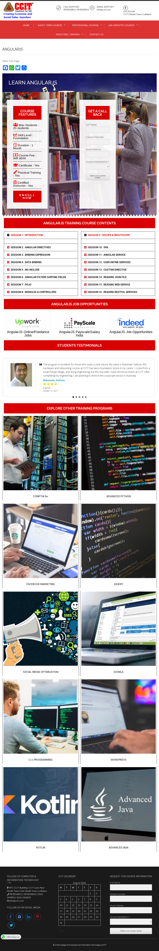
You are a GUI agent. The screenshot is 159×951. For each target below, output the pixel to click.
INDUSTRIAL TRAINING (68, 34)
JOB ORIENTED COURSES (121, 25)
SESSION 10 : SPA (98, 247)
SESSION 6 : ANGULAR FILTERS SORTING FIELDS (38, 277)
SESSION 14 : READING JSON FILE (107, 277)
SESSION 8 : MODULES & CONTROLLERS (33, 292)
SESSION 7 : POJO (21, 284)
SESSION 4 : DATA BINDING (26, 262)
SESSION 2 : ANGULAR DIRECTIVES (31, 247)
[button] (41, 235)
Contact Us (96, 34)
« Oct (61, 930)
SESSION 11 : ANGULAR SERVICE (106, 254)
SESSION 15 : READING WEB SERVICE (109, 284)
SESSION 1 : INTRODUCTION (27, 235)
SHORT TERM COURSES (50, 25)
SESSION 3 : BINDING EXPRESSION (30, 254)
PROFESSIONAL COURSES (85, 25)
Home (26, 25)
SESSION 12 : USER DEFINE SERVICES (109, 262)
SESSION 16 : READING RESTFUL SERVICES (112, 292)
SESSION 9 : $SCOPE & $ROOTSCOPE (109, 235)
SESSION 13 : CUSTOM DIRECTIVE (107, 269)
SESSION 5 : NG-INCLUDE (25, 269)
